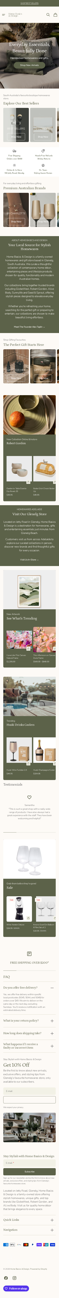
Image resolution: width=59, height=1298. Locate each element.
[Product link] (19, 474)
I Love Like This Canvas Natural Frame (16, 656)
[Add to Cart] (28, 482)
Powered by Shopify (38, 1269)
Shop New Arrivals (29, 65)
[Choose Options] (55, 648)
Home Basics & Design (19, 1269)
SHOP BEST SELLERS (29, 3)
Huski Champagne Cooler (44, 770)
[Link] (16, 125)
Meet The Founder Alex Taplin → (29, 326)
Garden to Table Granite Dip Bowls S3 (16, 490)
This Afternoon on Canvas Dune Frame (44, 656)
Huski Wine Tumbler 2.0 (17, 770)
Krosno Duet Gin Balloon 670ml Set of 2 (43, 926)
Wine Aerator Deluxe (15, 924)
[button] (3, 14)
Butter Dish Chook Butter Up (43, 490)
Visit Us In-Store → (29, 559)
